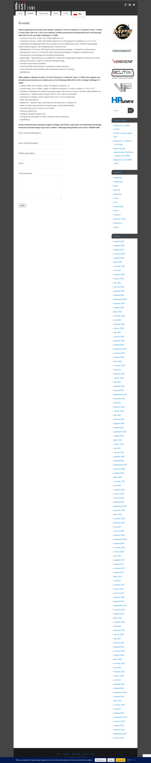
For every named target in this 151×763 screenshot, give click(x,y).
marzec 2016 (119, 634)
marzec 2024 (119, 328)
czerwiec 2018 (119, 548)
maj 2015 (117, 668)
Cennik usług (43, 13)
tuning (116, 227)
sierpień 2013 (119, 725)
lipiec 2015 (118, 659)
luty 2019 (117, 527)
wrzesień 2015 (119, 651)
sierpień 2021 (119, 436)
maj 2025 (117, 270)
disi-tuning (118, 194)
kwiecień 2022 (119, 407)
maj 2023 (117, 370)
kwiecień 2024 (119, 324)
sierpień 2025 (119, 258)
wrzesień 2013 (119, 721)
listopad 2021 (119, 428)
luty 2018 (117, 556)
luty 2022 (117, 415)
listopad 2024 (119, 295)
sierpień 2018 (119, 543)
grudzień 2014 (119, 684)
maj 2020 (117, 485)
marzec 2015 (119, 676)
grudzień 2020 (119, 457)
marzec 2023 (119, 378)
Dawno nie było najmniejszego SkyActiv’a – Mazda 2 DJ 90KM (124, 152)
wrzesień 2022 (119, 399)
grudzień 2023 (119, 341)
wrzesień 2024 (119, 303)
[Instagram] (130, 5)
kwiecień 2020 (119, 490)
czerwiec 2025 (119, 266)
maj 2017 (117, 581)
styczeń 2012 (119, 738)
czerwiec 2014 (119, 705)
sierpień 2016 (119, 614)
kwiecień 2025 (119, 274)
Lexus (116, 198)
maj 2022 (117, 403)
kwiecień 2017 (119, 585)
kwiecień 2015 (119, 672)
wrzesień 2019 (119, 510)
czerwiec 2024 (119, 316)
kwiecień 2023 (119, 374)
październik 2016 (120, 605)
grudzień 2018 (119, 535)
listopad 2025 (119, 250)
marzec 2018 (119, 552)
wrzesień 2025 (119, 254)
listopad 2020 (119, 461)
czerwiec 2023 (119, 365)
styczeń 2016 (119, 643)
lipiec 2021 (118, 440)
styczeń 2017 (119, 593)
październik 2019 (120, 506)
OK (130, 110)
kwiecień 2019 (119, 523)
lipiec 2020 (118, 477)
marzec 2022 (119, 411)
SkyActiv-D (118, 223)
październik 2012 (120, 734)
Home (20, 13)
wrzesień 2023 (119, 353)
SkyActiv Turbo (120, 219)
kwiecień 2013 (119, 730)
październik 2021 (120, 432)
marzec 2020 (119, 494)
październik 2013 (120, 717)
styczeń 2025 (119, 287)
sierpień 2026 (119, 241)
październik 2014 (120, 692)
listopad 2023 (119, 345)
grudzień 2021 (119, 423)
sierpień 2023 (119, 357)
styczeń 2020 (119, 498)
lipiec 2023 (118, 361)
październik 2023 (120, 349)
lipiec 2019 (118, 514)
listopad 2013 (119, 713)
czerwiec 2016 (119, 622)
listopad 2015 (119, 647)
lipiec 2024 (118, 312)
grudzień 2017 (119, 560)
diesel (116, 186)
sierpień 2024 (119, 308)
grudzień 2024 (119, 291)
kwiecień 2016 (119, 630)
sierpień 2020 (119, 473)
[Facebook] (125, 5)
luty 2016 (117, 639)
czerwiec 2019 (119, 519)
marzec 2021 (119, 444)
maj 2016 (117, 626)
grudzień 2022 (119, 386)
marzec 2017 (119, 589)
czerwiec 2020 (119, 481)
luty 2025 (117, 283)
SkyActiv (117, 215)
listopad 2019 (119, 502)
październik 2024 (120, 299)
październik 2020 (120, 465)
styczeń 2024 (119, 337)
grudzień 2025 (119, 245)
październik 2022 (120, 394)
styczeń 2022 (119, 419)
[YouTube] (134, 5)
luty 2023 (117, 382)
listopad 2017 (119, 564)
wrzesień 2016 (119, 610)
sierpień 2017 (119, 572)
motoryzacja (118, 206)
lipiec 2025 (118, 262)
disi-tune (117, 190)
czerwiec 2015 (119, 663)
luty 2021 (117, 448)
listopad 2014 (119, 688)
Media (56, 13)
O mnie (66, 13)
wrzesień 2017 (119, 568)
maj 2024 (117, 320)
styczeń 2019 (119, 531)
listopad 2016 (119, 601)
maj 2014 (117, 709)
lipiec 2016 (118, 618)
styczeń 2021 (119, 452)
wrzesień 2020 (119, 469)
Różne (116, 211)
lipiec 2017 (118, 577)
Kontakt (31, 13)
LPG (115, 202)
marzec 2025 (119, 279)
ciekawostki (118, 182)
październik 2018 (120, 539)
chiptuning (118, 178)
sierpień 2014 (119, 696)
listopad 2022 (119, 390)
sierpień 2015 (119, 655)
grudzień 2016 (119, 597)
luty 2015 (117, 680)
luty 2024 (117, 332)
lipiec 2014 (118, 701)
